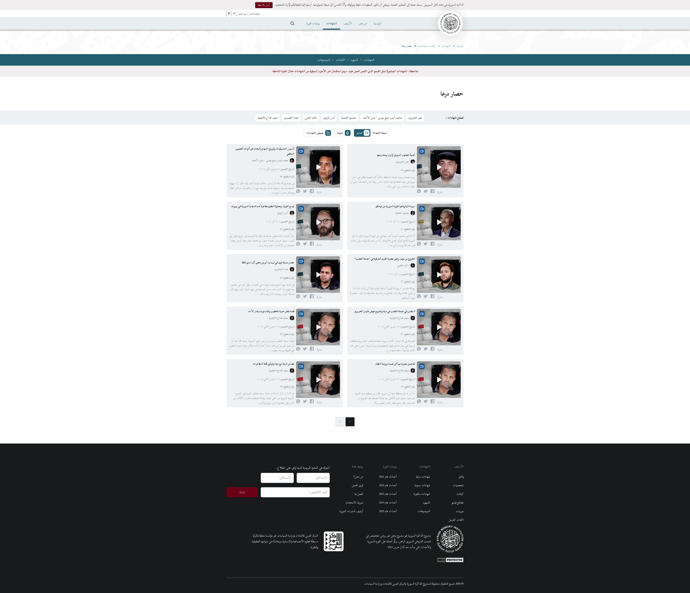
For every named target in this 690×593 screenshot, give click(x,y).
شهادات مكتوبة (422, 494)
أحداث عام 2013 (388, 494)
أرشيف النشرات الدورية (351, 511)
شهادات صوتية (422, 485)
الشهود (354, 60)
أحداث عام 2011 (388, 477)
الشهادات (331, 23)
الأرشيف (347, 23)
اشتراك (242, 492)
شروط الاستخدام (354, 502)
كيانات (460, 494)
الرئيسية (377, 23)
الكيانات (340, 60)
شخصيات (458, 485)
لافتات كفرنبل (456, 520)
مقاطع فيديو (457, 502)
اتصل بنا (359, 494)
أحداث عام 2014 (388, 502)
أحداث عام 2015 (388, 511)
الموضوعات (324, 60)
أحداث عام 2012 (388, 485)
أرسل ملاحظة (264, 5)
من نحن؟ (358, 477)
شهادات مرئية (423, 477)
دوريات (460, 511)
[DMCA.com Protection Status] (450, 559)
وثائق (461, 477)
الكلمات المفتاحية (426, 46)
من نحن (363, 23)
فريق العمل (357, 485)
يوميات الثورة (313, 23)
